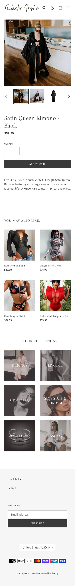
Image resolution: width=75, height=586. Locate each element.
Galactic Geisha (31, 573)
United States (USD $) (36, 547)
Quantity (8, 143)
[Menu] (68, 7)
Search (12, 488)
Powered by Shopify (48, 573)
